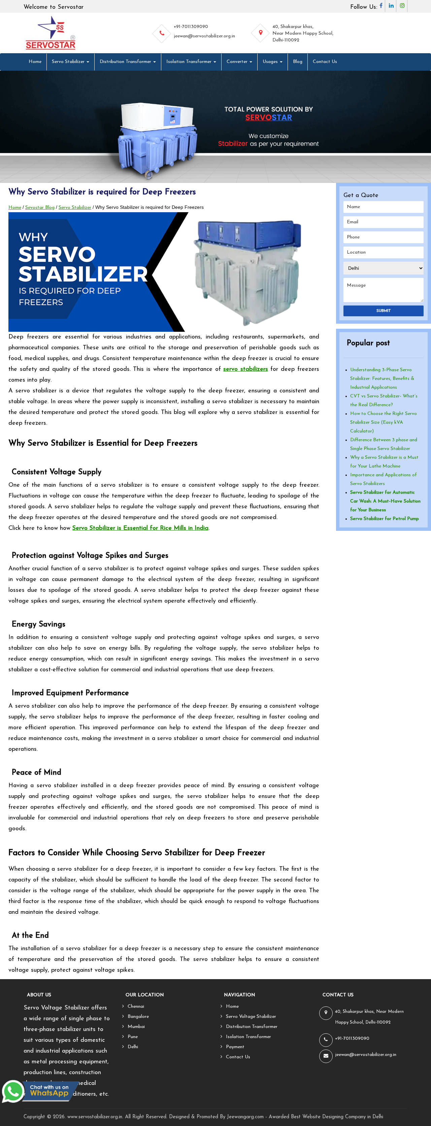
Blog (297, 61)
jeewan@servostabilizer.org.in (204, 36)
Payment (235, 1047)
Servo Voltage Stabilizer (251, 1016)
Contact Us (325, 61)
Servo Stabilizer (69, 61)
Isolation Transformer (189, 61)
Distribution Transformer (126, 61)
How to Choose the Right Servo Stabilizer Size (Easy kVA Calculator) (383, 422)
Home (35, 61)
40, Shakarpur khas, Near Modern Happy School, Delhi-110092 (302, 33)
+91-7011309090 (191, 26)
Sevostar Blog (40, 207)
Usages (271, 61)
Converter (238, 61)
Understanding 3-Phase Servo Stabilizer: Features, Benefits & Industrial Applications (382, 378)
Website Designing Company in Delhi (342, 1117)
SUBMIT (383, 311)
